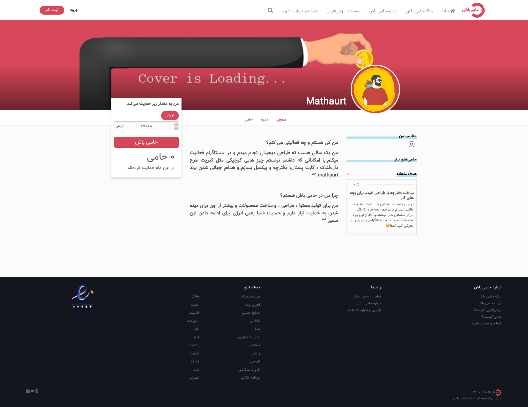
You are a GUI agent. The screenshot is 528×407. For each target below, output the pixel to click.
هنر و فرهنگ (250, 296)
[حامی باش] (474, 10)
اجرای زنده (252, 305)
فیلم (196, 337)
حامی (248, 120)
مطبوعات (193, 321)
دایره (264, 120)
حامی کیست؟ (492, 317)
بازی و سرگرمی (249, 370)
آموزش (194, 378)
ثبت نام (52, 10)
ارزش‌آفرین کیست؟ (488, 310)
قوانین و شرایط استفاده (364, 310)
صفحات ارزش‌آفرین (343, 11)
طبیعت (194, 353)
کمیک (195, 361)
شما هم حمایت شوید (300, 11)
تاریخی (255, 361)
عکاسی (255, 321)
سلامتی (254, 345)
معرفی (281, 120)
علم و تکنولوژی (249, 337)
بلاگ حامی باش (419, 11)
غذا (257, 329)
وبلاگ (195, 296)
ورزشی (255, 353)
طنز (196, 329)
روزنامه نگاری (250, 378)
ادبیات (195, 305)
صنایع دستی (251, 313)
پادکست (193, 345)
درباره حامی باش (383, 11)
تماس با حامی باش (367, 296)
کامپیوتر (193, 313)
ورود (74, 10)
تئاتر (196, 370)
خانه (445, 11)
